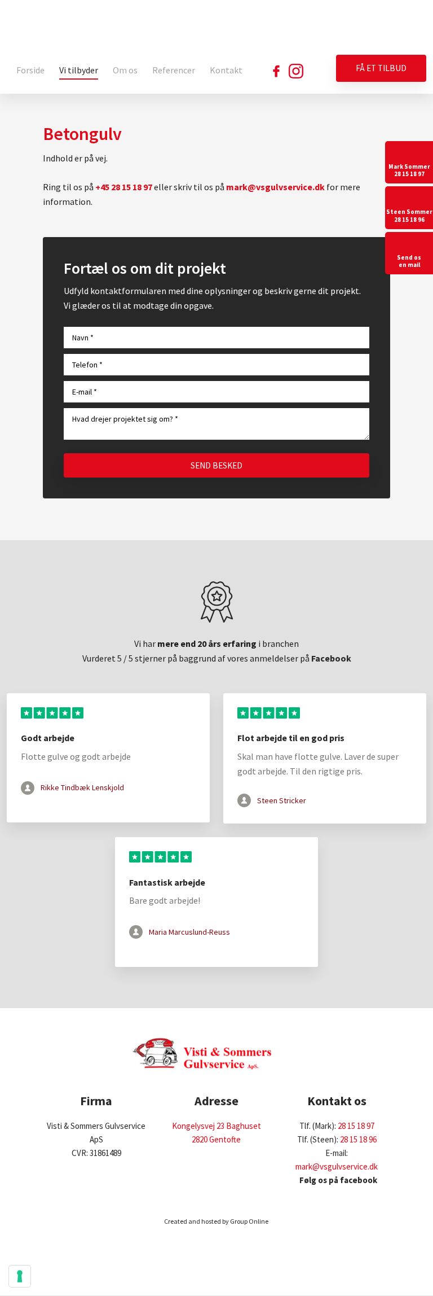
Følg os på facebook (336, 1180)
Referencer (173, 70)
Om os (125, 70)
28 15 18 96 (358, 1139)
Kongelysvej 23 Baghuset (216, 1125)
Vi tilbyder (78, 70)
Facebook (331, 658)
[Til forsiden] (235, 27)
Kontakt (226, 70)
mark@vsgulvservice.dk (336, 1166)
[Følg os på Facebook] (276, 71)
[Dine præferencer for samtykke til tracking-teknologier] (19, 1276)
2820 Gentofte (216, 1139)
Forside (30, 70)
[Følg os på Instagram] (296, 71)
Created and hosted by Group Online (216, 1221)
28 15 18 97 (356, 1125)
